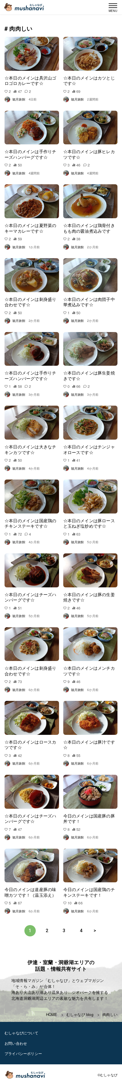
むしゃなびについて (21, 1032)
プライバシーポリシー (23, 1053)
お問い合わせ (16, 1043)
